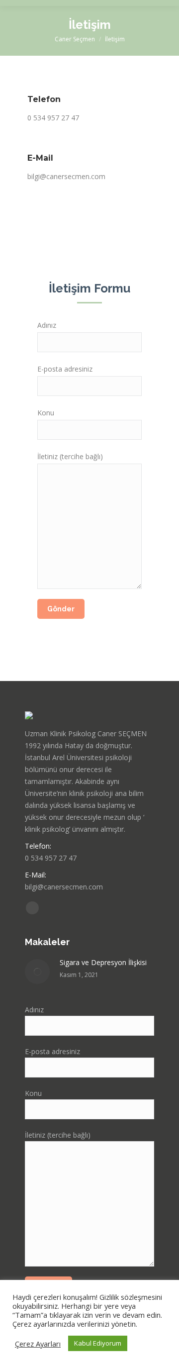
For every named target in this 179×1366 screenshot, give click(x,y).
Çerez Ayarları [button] (38, 1343)
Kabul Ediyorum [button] (97, 1343)
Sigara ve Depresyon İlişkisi (103, 962)
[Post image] (37, 971)
